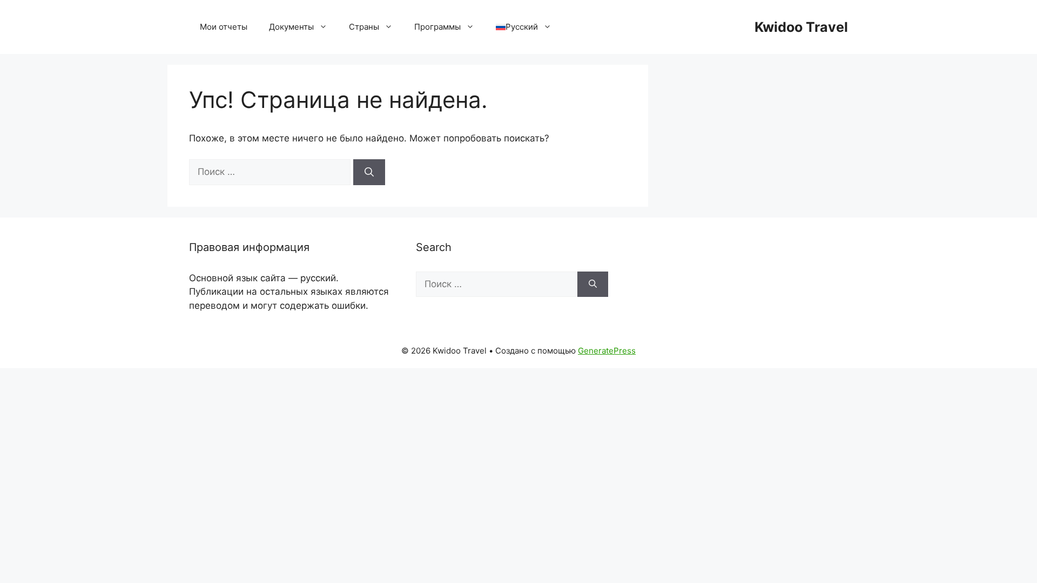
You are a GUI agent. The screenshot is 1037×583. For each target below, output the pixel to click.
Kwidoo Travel (801, 27)
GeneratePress (607, 350)
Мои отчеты (223, 27)
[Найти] (369, 172)
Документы (291, 27)
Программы (437, 27)
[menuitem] (523, 27)
